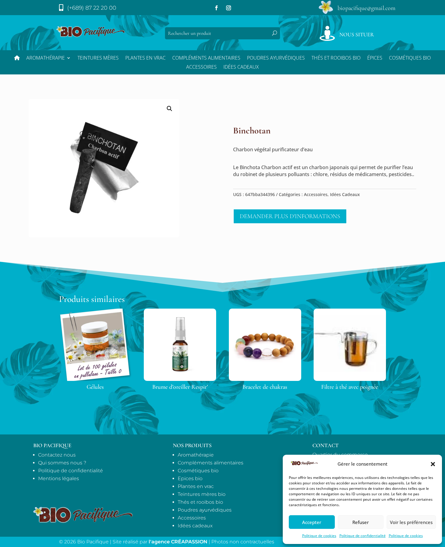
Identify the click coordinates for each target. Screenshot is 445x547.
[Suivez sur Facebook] (216, 8)
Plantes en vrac (145, 58)
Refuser (360, 522)
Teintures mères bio (202, 494)
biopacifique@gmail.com (366, 8)
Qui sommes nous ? (62, 463)
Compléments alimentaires (206, 58)
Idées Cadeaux (241, 67)
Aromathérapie (45, 58)
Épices (374, 58)
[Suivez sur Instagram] (228, 8)
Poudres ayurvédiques (276, 58)
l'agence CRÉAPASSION (178, 542)
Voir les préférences (411, 522)
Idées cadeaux (195, 526)
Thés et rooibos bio (200, 502)
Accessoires (201, 67)
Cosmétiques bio (410, 58)
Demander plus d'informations (290, 216)
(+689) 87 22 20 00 (91, 8)
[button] (433, 464)
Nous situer (356, 34)
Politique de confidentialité (362, 535)
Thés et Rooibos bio (336, 58)
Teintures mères (98, 58)
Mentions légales (58, 478)
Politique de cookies (319, 535)
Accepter (311, 522)
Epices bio (190, 478)
